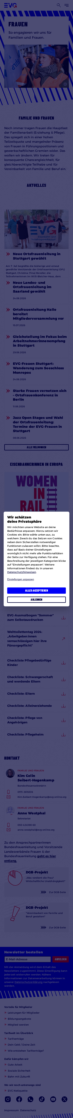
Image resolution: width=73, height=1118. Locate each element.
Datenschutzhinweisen (21, 572)
